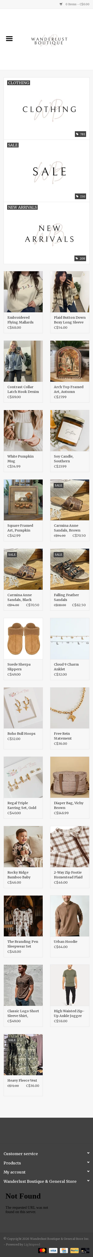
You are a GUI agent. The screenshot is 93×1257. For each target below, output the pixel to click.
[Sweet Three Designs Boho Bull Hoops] (23, 708)
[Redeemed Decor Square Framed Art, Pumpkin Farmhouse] (23, 500)
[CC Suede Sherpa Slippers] (23, 638)
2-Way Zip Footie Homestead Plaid (68, 874)
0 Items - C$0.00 (77, 4)
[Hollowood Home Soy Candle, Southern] (69, 430)
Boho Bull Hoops (21, 733)
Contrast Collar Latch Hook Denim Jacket (23, 389)
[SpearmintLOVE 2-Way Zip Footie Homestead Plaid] (69, 846)
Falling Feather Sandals (66, 597)
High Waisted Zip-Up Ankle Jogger (69, 1013)
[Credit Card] (63, 1250)
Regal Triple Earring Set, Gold (21, 805)
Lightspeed (32, 1244)
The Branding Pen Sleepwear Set (22, 944)
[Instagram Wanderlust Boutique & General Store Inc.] (51, 1132)
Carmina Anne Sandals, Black (19, 597)
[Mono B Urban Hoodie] (69, 916)
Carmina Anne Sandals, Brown (67, 527)
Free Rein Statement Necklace (63, 736)
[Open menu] (9, 38)
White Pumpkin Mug (20, 458)
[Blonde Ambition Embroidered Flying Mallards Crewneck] (23, 291)
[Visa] (52, 1250)
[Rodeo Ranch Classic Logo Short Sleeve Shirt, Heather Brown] (23, 985)
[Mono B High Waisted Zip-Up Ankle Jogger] (69, 985)
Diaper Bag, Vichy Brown (68, 805)
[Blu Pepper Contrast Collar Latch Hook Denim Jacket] (23, 361)
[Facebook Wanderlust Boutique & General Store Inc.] (42, 1132)
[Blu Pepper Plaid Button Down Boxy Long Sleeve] (69, 291)
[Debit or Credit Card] (84, 1250)
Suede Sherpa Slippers (19, 666)
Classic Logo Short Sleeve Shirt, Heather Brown (23, 1013)
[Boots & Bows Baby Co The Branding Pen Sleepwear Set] (23, 916)
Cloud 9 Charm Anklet (66, 666)
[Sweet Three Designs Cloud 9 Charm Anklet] (69, 638)
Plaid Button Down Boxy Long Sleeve (70, 319)
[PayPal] (74, 1250)
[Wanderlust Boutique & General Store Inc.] (56, 39)
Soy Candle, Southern (63, 458)
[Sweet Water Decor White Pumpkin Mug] (23, 430)
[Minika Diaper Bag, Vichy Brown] (69, 777)
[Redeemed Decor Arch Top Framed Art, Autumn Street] (69, 361)
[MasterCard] (41, 1250)
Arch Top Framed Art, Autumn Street (68, 389)
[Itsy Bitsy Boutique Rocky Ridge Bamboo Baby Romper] (23, 846)
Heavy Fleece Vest (22, 1080)
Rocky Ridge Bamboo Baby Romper (19, 875)
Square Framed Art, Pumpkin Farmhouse (20, 528)
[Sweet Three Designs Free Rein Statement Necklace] (69, 708)
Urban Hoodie (65, 941)
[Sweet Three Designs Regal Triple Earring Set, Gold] (23, 777)
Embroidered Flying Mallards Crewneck (20, 320)
